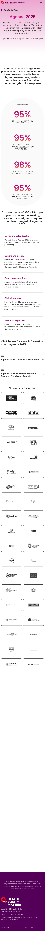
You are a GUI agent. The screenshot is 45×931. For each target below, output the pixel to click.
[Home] (13, 2)
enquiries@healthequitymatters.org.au (22, 917)
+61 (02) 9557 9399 (15, 915)
